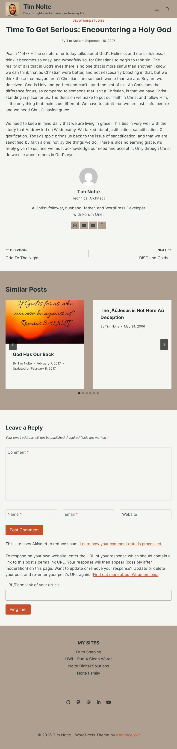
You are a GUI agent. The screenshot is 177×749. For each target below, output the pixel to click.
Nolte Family (88, 673)
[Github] (68, 702)
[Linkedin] (99, 702)
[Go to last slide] (13, 344)
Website (129, 514)
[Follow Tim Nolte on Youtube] (84, 225)
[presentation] (45, 322)
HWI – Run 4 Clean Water (88, 659)
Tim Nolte (73, 41)
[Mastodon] (79, 702)
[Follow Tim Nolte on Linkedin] (93, 225)
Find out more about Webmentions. (125, 574)
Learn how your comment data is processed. (121, 543)
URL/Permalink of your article (33, 585)
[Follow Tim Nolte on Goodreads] (102, 225)
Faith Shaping (88, 652)
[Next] (164, 344)
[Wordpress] (88, 702)
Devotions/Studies (88, 20)
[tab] (79, 393)
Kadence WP (128, 735)
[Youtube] (108, 702)
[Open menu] (156, 9)
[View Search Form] (167, 9)
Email (71, 514)
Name (15, 514)
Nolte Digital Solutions (88, 666)
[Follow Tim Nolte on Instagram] (75, 225)
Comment (18, 452)
